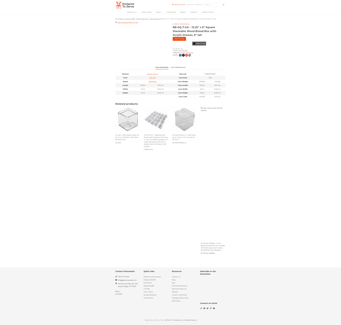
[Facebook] (180, 55)
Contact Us (176, 277)
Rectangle (153, 81)
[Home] (116, 19)
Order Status (208, 12)
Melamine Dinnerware (152, 277)
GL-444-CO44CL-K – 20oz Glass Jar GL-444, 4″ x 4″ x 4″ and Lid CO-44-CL (184, 137)
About (183, 12)
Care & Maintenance (179, 286)
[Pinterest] (186, 55)
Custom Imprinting (179, 295)
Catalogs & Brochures (180, 298)
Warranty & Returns (179, 289)
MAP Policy (176, 301)
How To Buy (147, 12)
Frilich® (147, 289)
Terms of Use (159, 320)
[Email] (189, 55)
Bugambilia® (149, 286)
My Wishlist (197, 4)
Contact (194, 12)
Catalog (189, 4)
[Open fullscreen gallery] (155, 61)
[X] (183, 55)
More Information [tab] (162, 67)
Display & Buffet (150, 280)
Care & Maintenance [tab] (178, 67)
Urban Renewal (181, 24)
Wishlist (175, 292)
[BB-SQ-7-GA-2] (136, 42)
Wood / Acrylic (152, 74)
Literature (171, 12)
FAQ (173, 283)
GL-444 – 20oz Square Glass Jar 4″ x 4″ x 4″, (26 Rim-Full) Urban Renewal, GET (127, 137)
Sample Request (150, 295)
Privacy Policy (149, 320)
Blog (173, 280)
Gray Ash (152, 78)
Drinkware (148, 283)
